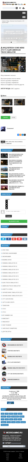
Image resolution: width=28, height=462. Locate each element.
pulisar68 (4, 395)
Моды (8, 21)
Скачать (5, 117)
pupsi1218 (20, 398)
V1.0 (5, 143)
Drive (11, 419)
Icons (2, 143)
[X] (25, 135)
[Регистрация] (23, 8)
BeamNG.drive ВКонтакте (15, 356)
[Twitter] (3, 239)
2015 (7, 419)
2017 (15, 413)
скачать (4, 416)
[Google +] (14, 239)
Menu (7, 141)
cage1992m (4, 397)
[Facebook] (8, 239)
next (18, 422)
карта (20, 413)
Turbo (13, 422)
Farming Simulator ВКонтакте (16, 368)
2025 (8, 416)
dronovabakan (11, 397)
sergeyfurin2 (12, 395)
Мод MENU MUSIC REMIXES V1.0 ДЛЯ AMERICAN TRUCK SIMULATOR (16, 188)
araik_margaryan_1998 (20, 395)
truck (16, 141)
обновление (5, 425)
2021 (20, 419)
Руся (11, 398)
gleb (8, 395)
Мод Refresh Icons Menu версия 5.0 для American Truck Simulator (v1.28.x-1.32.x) (15, 162)
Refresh (20, 141)
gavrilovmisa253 (5, 398)
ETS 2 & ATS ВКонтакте (14, 362)
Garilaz (24, 398)
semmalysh (9, 399)
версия (22, 416)
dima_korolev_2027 (16, 399)
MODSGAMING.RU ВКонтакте (15, 345)
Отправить (8, 216)
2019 (6, 413)
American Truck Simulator (16, 21)
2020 (15, 419)
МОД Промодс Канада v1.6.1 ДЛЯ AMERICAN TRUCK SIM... (14, 33)
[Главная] (14, 5)
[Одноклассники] (20, 135)
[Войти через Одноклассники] (6, 208)
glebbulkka (23, 397)
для (2, 413)
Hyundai (23, 422)
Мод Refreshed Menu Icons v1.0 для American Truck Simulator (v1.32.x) (16, 156)
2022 (11, 413)
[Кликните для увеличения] (7, 102)
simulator (11, 141)
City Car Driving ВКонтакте (15, 374)
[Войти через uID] (6, 201)
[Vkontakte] (24, 239)
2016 (9, 422)
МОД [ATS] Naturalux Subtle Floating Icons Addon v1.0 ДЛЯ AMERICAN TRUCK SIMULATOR (17, 175)
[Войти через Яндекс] (6, 206)
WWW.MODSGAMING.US (13, 379)
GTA (3, 419)
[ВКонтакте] (18, 135)
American (9, 143)
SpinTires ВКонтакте (14, 351)
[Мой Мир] (22, 135)
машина (4, 422)
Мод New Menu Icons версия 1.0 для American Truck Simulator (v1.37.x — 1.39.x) (16, 181)
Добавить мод (14, 221)
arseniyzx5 (14, 398)
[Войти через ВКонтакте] (6, 203)
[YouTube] (19, 239)
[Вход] (20, 8)
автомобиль (15, 416)
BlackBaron (17, 397)
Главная (4, 21)
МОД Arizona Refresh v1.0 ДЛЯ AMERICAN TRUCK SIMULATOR (16, 169)
